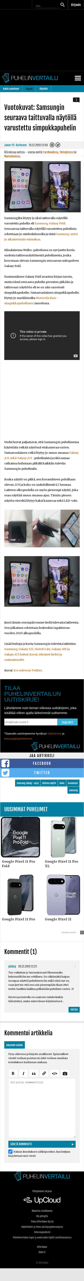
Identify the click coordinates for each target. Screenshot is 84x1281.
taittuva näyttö (49, 783)
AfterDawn (42, 1246)
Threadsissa (66, 152)
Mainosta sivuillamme (42, 1210)
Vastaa (74, 1009)
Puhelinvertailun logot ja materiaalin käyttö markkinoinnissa (42, 1237)
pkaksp (12, 966)
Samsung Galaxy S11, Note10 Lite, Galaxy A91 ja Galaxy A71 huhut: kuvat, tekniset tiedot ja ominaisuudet (37, 654)
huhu (62, 783)
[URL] (44, 1072)
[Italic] (23, 1072)
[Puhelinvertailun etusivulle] (42, 1176)
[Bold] (13, 1072)
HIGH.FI (42, 1252)
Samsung (73, 790)
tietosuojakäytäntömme (18, 738)
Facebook (42, 763)
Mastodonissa (12, 156)
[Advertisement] (42, 402)
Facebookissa (50, 152)
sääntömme (54, 733)
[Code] (54, 1072)
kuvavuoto (73, 783)
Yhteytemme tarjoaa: (42, 1191)
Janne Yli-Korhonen (15, 145)
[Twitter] (58, 146)
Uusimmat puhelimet (26, 809)
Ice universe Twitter (28, 670)
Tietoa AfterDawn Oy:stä (42, 1221)
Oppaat (29, 88)
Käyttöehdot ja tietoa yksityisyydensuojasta (42, 1226)
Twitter (42, 773)
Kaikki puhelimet (11, 88)
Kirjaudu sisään (14, 1045)
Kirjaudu (76, 5)
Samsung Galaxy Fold (50, 223)
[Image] (65, 1072)
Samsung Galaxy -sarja (28, 783)
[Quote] (33, 1072)
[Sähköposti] (52, 146)
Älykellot (44, 88)
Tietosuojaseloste (42, 1232)
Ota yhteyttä (42, 1216)
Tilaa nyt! (67, 722)
